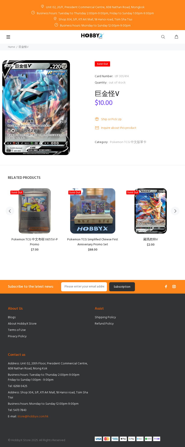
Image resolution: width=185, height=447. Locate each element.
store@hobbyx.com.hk (33, 416)
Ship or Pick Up (111, 119)
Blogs (12, 317)
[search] (164, 37)
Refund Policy (104, 323)
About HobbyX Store (22, 323)
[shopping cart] (176, 37)
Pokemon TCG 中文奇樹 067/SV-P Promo (35, 242)
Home (11, 47)
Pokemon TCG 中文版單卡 (128, 142)
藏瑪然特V (150, 239)
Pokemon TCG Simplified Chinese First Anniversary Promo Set (92, 242)
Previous (10, 211)
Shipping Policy (105, 317)
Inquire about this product (118, 128)
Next (175, 211)
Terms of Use (17, 330)
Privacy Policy (17, 336)
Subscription (122, 286)
